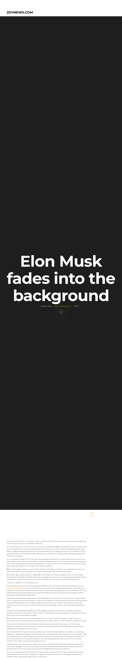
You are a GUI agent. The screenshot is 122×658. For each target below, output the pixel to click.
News (92, 516)
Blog (92, 513)
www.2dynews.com (64, 306)
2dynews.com (20, 12)
